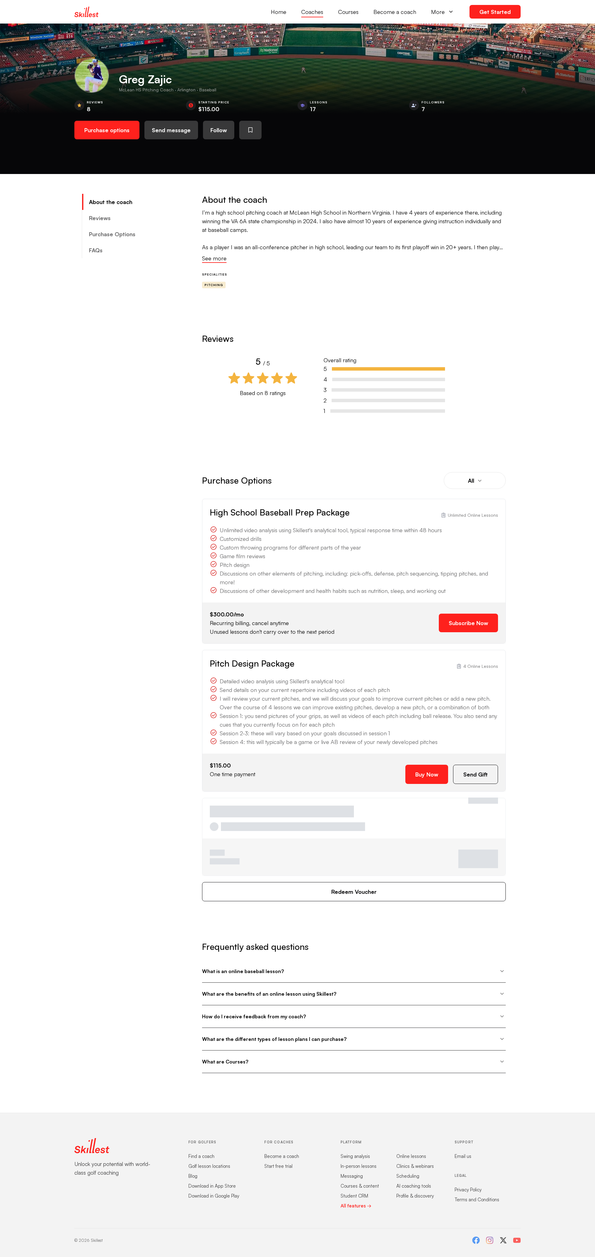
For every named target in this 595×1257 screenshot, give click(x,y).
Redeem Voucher (354, 891)
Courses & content (360, 1186)
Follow (218, 130)
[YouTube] (517, 1240)
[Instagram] (489, 1240)
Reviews (100, 218)
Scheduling (407, 1176)
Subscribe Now (468, 623)
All (471, 480)
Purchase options (107, 130)
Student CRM (354, 1196)
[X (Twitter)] (503, 1240)
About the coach (110, 201)
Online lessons (411, 1156)
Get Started (495, 11)
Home (278, 11)
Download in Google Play (213, 1196)
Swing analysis (355, 1156)
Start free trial (278, 1166)
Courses (348, 11)
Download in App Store (212, 1186)
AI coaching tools (413, 1186)
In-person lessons (359, 1166)
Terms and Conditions (477, 1200)
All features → (356, 1206)
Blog (192, 1176)
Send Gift (475, 774)
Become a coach (394, 11)
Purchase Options (112, 234)
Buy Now (426, 774)
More (438, 11)
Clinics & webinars (415, 1166)
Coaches (312, 11)
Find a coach (201, 1156)
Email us (463, 1156)
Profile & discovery (415, 1196)
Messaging (352, 1176)
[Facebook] (476, 1240)
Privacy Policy (468, 1190)
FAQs (96, 250)
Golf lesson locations (209, 1166)
